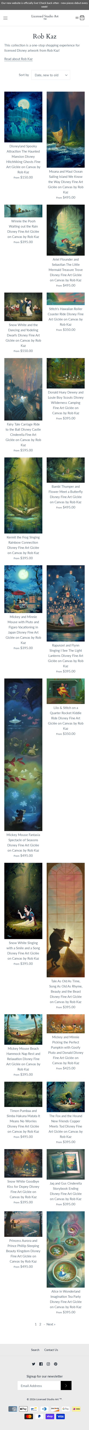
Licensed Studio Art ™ (49, 1399)
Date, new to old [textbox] (46, 75)
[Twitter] (33, 1364)
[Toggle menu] (5, 17)
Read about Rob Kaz (18, 59)
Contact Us (51, 1350)
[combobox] (50, 75)
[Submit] (66, 1385)
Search (35, 1350)
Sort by (24, 75)
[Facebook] (41, 1364)
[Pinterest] (55, 1364)
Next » (50, 1324)
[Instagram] (48, 1364)
